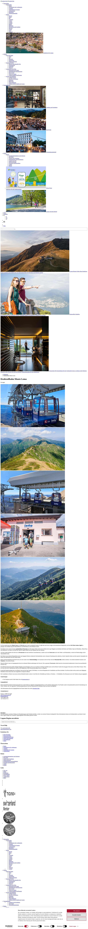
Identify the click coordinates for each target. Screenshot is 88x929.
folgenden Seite (36, 688)
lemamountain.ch (25, 679)
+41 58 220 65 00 (6, 728)
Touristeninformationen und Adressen (17, 155)
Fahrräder (11, 59)
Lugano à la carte (12, 160)
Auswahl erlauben (76, 915)
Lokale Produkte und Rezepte (15, 75)
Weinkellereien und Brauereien (15, 71)
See (9, 57)
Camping (11, 8)
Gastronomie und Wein (11, 69)
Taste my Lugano (12, 74)
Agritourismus (12, 11)
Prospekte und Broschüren (14, 163)
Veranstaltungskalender (14, 905)
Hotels (10, 6)
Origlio (10, 29)
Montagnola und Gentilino (14, 27)
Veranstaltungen (6, 85)
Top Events (11, 903)
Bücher (10, 165)
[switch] (40, 926)
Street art (11, 67)
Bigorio (10, 15)
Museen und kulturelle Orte (15, 64)
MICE (4, 212)
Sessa (10, 30)
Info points (5, 757)
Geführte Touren (12, 77)
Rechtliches (5, 773)
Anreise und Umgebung (14, 158)
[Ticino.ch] (9, 798)
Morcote (10, 28)
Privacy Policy (6, 775)
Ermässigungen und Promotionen (16, 159)
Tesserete (11, 32)
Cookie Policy (6, 776)
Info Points (11, 157)
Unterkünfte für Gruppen (14, 9)
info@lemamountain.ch (6, 695)
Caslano (10, 22)
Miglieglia (11, 25)
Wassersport (11, 60)
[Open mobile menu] (4, 222)
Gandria (10, 23)
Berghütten (11, 12)
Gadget (10, 164)
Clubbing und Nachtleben (14, 902)
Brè (9, 18)
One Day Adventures (13, 79)
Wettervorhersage (12, 162)
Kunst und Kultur (10, 62)
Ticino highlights (12, 82)
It (6, 216)
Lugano (10, 869)
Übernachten (6, 3)
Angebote (5, 214)
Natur (10, 56)
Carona (10, 20)
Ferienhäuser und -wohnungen (15, 7)
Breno (10, 17)
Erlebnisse (11, 80)
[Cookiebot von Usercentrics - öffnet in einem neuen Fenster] (9, 926)
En (6, 217)
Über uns (5, 770)
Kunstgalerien (12, 65)
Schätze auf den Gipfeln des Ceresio (17, 84)
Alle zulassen (76, 910)
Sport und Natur (9, 55)
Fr (6, 219)
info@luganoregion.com (6, 729)
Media (4, 771)
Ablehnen (76, 918)
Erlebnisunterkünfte (13, 13)
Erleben (5, 54)
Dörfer (7, 14)
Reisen (4, 153)
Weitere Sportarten (13, 61)
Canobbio (11, 19)
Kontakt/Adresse (4, 691)
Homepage (5, 374)
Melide (10, 24)
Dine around (11, 72)
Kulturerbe (11, 66)
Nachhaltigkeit (6, 774)
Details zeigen (72, 926)
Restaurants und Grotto (14, 70)
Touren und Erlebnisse (11, 76)
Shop (4, 225)
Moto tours (11, 81)
